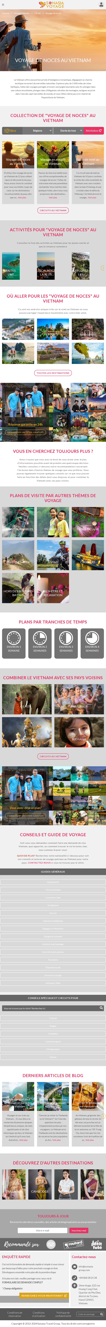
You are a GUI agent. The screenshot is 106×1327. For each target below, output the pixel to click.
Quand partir (53, 882)
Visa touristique (53, 889)
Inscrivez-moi (79, 1230)
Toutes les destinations (53, 373)
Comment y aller (53, 897)
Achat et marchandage (53, 944)
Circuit (37, 13)
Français (53, 1018)
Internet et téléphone (53, 921)
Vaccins (53, 913)
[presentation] (103, 266)
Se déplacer (53, 905)
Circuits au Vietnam (53, 210)
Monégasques (53, 1049)
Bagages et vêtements (53, 928)
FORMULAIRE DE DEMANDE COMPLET (22, 1282)
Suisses (53, 1057)
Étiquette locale (53, 967)
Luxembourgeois (53, 1041)
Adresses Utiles (53, 983)
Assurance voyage (53, 975)
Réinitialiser (92, 130)
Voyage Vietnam (22, 13)
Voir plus (22, 197)
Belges (53, 1026)
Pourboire (53, 959)
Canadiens (53, 1033)
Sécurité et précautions (53, 952)
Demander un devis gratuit (25, 432)
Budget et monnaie (53, 936)
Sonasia (5, 13)
